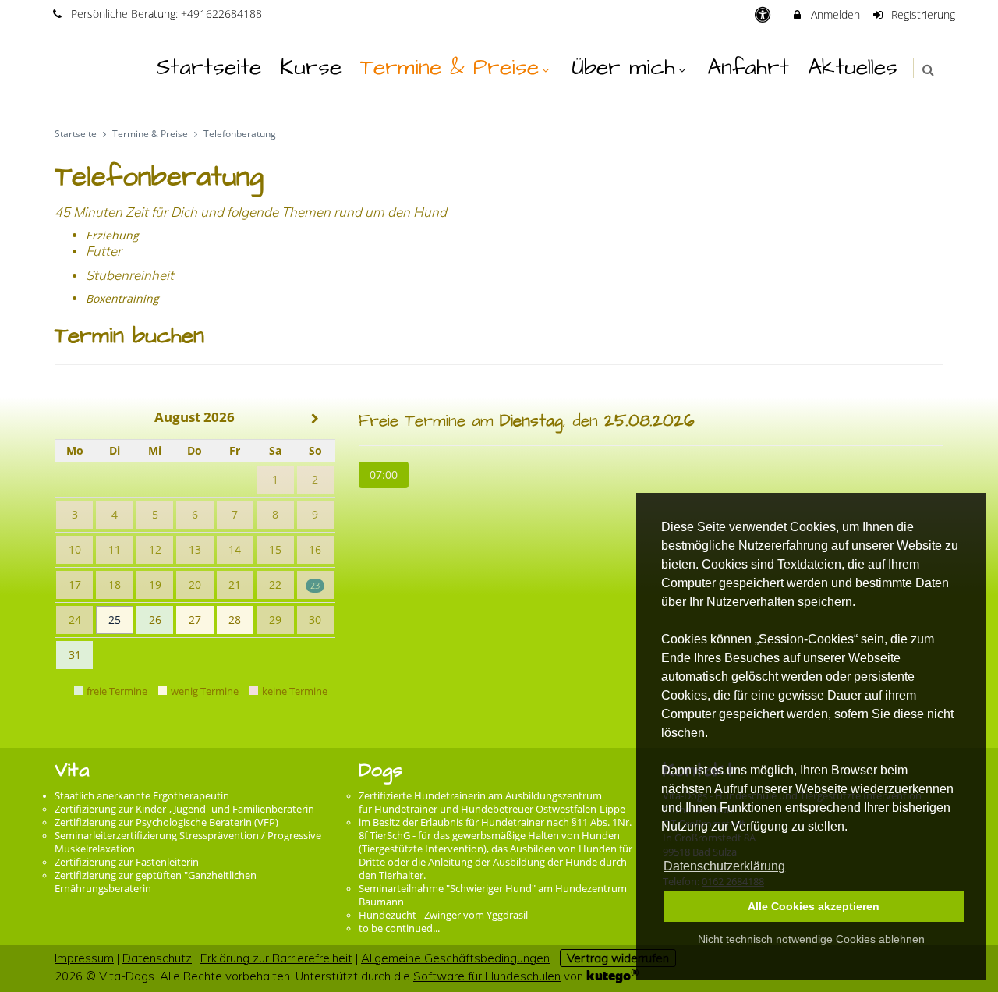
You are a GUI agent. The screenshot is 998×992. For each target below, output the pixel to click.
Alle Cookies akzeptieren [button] (813, 906)
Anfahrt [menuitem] (748, 67)
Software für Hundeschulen (487, 976)
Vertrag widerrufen (618, 958)
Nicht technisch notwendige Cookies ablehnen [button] (811, 939)
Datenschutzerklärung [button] (724, 866)
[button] (928, 70)
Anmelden (834, 14)
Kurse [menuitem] (311, 67)
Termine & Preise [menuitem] (449, 67)
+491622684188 (221, 13)
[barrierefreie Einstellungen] (763, 14)
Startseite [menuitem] (208, 67)
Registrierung (921, 14)
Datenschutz (157, 958)
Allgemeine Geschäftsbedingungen (455, 958)
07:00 (384, 474)
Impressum (84, 958)
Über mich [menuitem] (623, 67)
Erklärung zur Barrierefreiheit (276, 958)
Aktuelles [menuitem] (852, 67)
